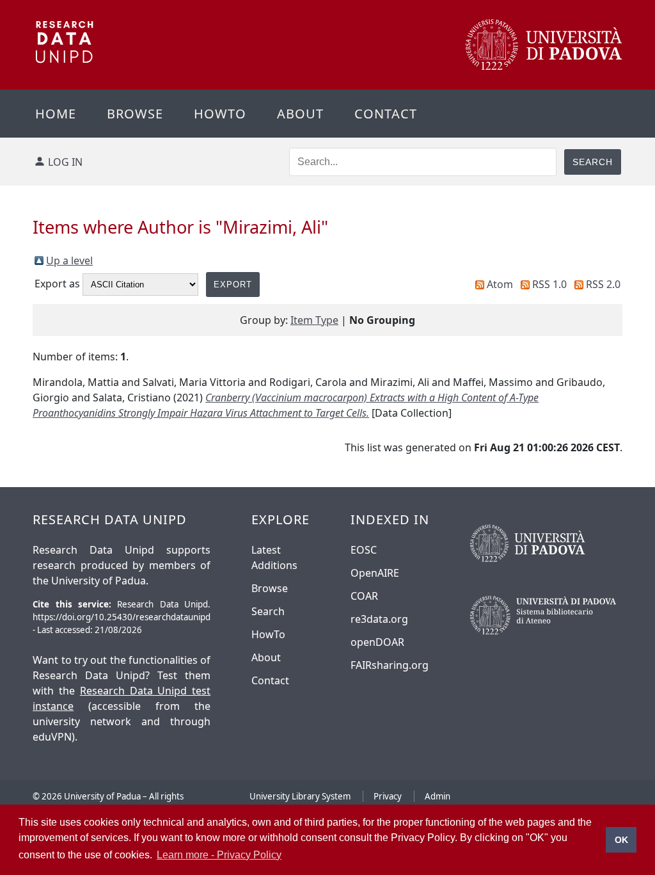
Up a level (69, 260)
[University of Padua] (544, 67)
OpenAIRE (375, 573)
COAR (364, 596)
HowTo (268, 634)
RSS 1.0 (549, 284)
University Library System (300, 796)
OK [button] (621, 840)
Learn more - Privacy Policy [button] (219, 854)
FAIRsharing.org (390, 665)
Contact (385, 113)
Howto (220, 113)
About (300, 113)
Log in (65, 162)
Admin (437, 796)
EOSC (364, 550)
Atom (500, 284)
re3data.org (379, 619)
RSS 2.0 (603, 284)
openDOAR (377, 642)
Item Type (314, 320)
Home (55, 113)
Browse (135, 113)
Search (268, 611)
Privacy (388, 796)
